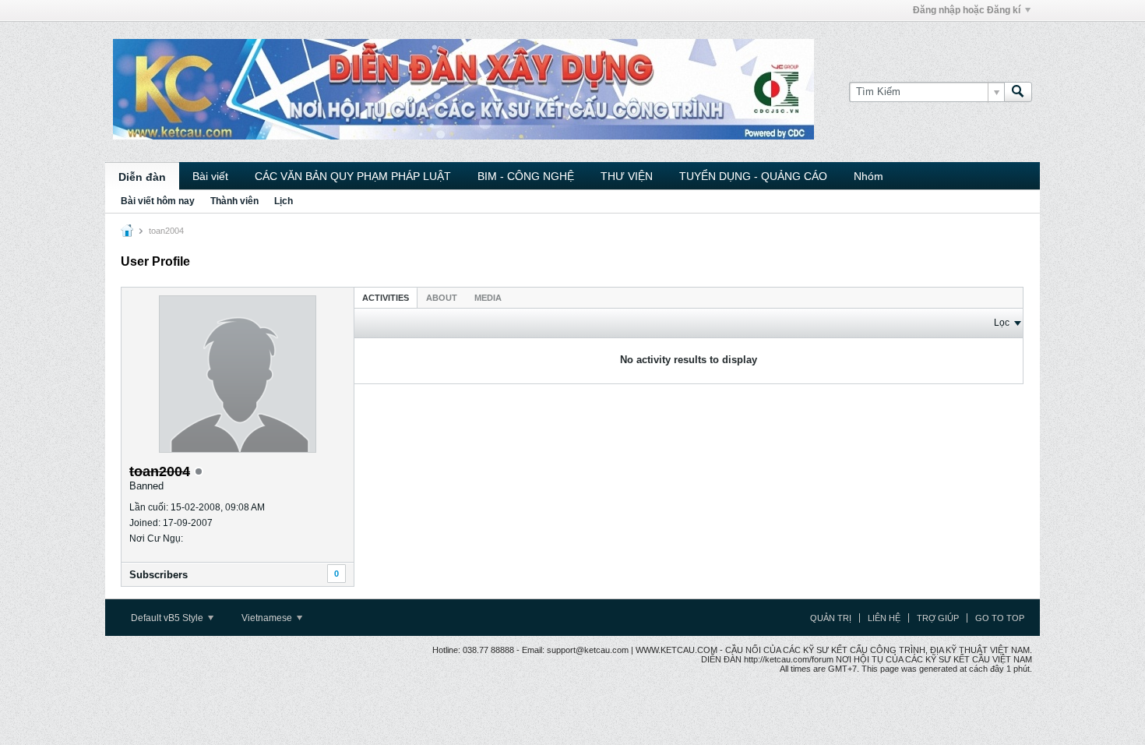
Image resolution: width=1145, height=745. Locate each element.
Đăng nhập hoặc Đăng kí (966, 10)
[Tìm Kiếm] (1018, 92)
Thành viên (234, 201)
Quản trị (830, 618)
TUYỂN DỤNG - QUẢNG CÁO (753, 176)
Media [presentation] (488, 297)
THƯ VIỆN (627, 176)
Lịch (283, 201)
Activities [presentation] (385, 297)
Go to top (999, 618)
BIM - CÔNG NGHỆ (525, 176)
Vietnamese (267, 618)
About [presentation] (441, 297)
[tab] (385, 297)
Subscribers (158, 575)
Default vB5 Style (168, 618)
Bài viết (210, 176)
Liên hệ (884, 618)
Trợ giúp (938, 618)
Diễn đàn (142, 177)
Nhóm (868, 176)
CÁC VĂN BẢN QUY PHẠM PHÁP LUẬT (353, 176)
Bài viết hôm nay (158, 201)
